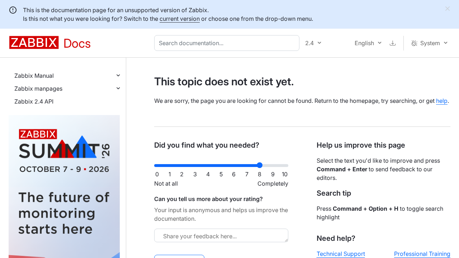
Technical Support (341, 253)
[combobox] (228, 43)
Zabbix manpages (38, 88)
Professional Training (422, 253)
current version (180, 18)
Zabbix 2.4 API (33, 101)
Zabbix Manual (34, 75)
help (442, 100)
